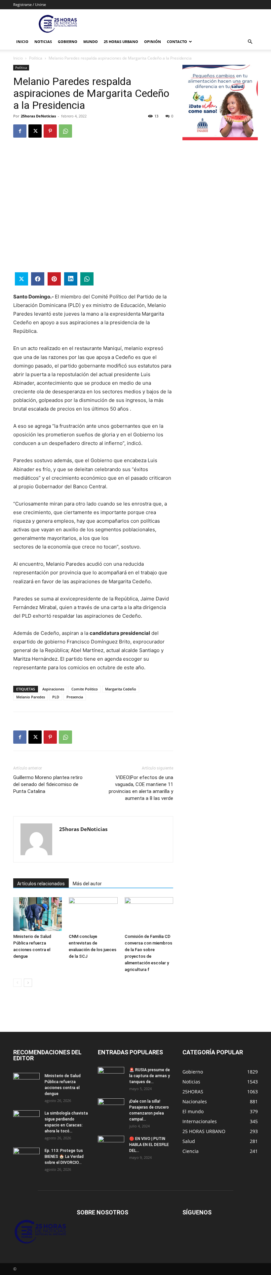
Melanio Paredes (30, 696)
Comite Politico (84, 688)
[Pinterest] (50, 131)
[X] (35, 131)
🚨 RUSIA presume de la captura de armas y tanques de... (149, 1076)
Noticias (43, 41)
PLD (55, 696)
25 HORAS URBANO (121, 41)
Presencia (74, 696)
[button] (250, 42)
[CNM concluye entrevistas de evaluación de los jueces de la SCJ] (93, 914)
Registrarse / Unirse (29, 4)
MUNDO (90, 41)
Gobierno (67, 41)
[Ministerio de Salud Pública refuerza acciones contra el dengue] (37, 914)
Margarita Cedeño (120, 688)
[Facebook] (19, 131)
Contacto (177, 41)
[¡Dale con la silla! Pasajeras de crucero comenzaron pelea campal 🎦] (111, 1107)
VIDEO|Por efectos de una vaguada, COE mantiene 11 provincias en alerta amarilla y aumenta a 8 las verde (141, 787)
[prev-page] (17, 983)
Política (35, 58)
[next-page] (28, 983)
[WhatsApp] (65, 131)
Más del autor (87, 883)
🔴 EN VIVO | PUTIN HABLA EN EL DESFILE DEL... (149, 1144)
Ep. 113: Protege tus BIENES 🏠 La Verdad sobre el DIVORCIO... (64, 1156)
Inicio (22, 41)
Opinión (152, 41)
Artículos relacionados (41, 883)
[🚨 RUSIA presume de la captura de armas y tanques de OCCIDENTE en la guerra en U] (111, 1076)
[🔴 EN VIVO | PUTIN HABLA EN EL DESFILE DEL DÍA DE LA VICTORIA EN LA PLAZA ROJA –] (111, 1145)
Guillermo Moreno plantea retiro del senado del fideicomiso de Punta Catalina (48, 784)
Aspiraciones (53, 688)
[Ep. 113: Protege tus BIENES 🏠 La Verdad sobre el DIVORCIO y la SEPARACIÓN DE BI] (26, 1157)
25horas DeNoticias (38, 115)
